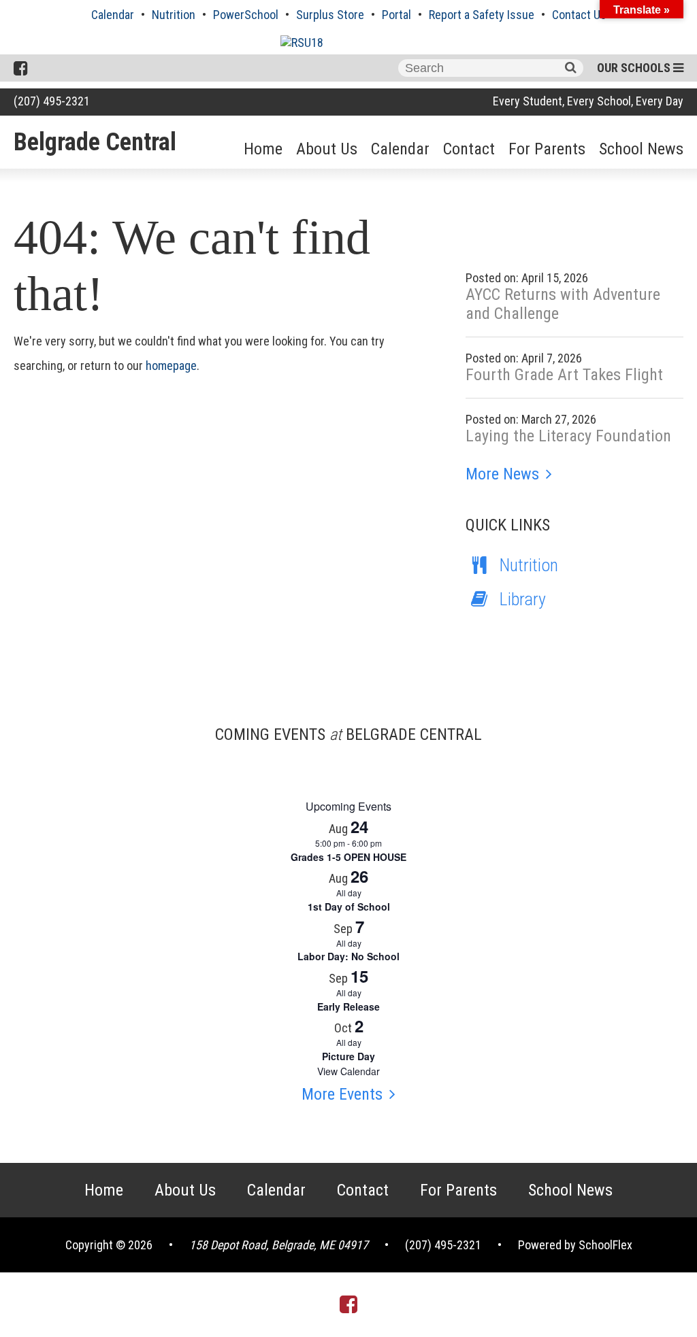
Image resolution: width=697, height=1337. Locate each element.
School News (641, 148)
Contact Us (579, 14)
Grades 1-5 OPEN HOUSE (348, 857)
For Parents (546, 148)
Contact (469, 148)
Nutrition (173, 14)
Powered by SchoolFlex (575, 1245)
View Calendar (348, 1071)
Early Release (348, 1006)
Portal (396, 14)
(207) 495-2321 (52, 101)
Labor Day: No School (348, 956)
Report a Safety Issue (481, 14)
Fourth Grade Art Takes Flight (564, 374)
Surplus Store (330, 14)
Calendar (112, 14)
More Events (342, 1094)
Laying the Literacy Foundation (568, 435)
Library (523, 599)
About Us (326, 148)
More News (502, 474)
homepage (171, 365)
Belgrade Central (95, 142)
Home (263, 148)
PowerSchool (245, 14)
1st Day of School (349, 906)
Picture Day (348, 1056)
